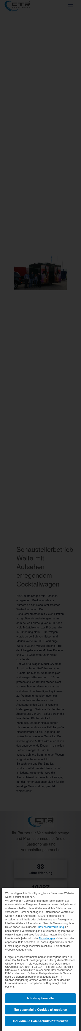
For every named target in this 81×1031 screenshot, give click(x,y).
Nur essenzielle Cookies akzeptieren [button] (40, 1009)
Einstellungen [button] (47, 938)
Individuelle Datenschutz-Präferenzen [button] (40, 1021)
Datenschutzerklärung (51, 927)
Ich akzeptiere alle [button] (40, 998)
